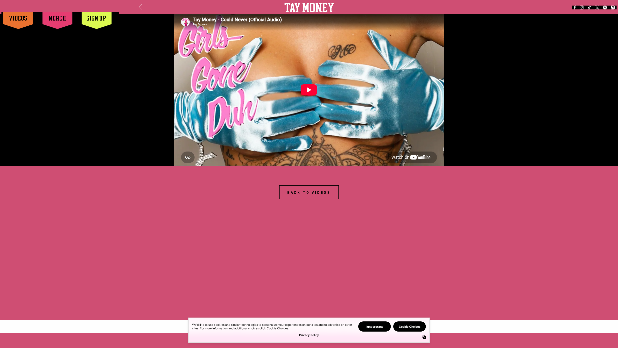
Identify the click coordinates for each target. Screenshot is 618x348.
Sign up (96, 18)
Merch (57, 18)
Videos (18, 18)
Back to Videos (309, 193)
